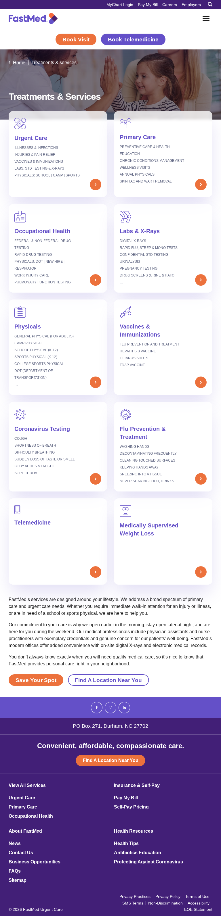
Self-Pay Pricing (131, 807)
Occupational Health (31, 816)
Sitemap (17, 880)
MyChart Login (119, 5)
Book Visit (75, 40)
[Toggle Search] (210, 4)
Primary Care (23, 807)
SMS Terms (132, 903)
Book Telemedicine (133, 40)
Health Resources (133, 831)
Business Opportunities (34, 862)
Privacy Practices (134, 896)
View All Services (27, 785)
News (15, 843)
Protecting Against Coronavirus (148, 862)
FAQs (15, 871)
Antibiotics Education (137, 852)
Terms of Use (197, 896)
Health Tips (126, 843)
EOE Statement (198, 909)
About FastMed (25, 831)
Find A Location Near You (108, 680)
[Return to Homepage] (33, 18)
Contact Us (21, 852)
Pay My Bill (148, 5)
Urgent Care (22, 798)
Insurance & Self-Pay (137, 785)
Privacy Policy (167, 896)
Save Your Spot (36, 680)
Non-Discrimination (165, 903)
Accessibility (198, 903)
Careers (169, 5)
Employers (191, 5)
